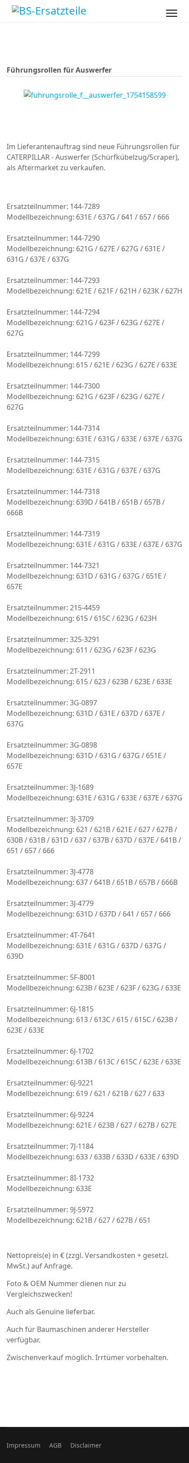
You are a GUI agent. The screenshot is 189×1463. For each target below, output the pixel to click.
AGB (55, 1445)
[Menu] (171, 13)
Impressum (23, 1445)
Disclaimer (86, 1445)
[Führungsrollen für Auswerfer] (95, 94)
